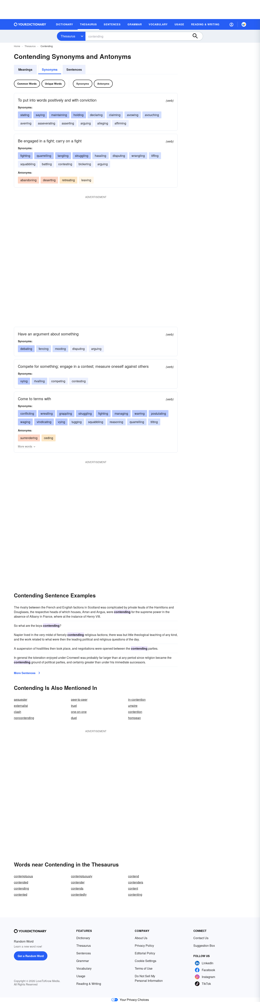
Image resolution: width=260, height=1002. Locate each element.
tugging (77, 422)
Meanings (25, 69)
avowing (132, 115)
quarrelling (44, 155)
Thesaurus (68, 36)
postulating (158, 413)
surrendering (28, 438)
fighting (25, 155)
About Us (141, 938)
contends (77, 888)
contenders (135, 882)
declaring (96, 115)
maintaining (59, 115)
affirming (120, 123)
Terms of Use (143, 968)
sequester (20, 699)
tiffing (155, 155)
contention (135, 711)
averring (25, 123)
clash (17, 711)
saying (40, 115)
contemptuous (23, 876)
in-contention (137, 699)
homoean (134, 718)
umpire (132, 705)
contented (20, 894)
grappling (65, 413)
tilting (154, 422)
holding (78, 115)
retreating (68, 180)
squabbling (27, 164)
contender (78, 882)
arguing (86, 123)
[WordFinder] (244, 24)
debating (26, 348)
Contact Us (200, 938)
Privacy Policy (144, 945)
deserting (49, 180)
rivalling (39, 381)
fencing (44, 348)
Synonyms (49, 69)
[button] (231, 24)
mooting (60, 348)
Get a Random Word (31, 956)
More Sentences (24, 673)
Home (17, 46)
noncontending (24, 718)
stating (24, 115)
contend (133, 876)
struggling (81, 155)
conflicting (27, 413)
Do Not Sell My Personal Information (149, 978)
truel (74, 705)
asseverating (46, 123)
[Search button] (197, 36)
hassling (100, 155)
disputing (119, 155)
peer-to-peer (79, 699)
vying (24, 381)
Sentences (74, 69)
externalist (21, 705)
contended (21, 882)
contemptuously (81, 876)
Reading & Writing (88, 983)
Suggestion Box (204, 945)
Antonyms (103, 83)
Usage (80, 976)
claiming (114, 115)
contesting (65, 164)
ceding (48, 438)
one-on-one (79, 711)
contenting (135, 894)
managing (121, 413)
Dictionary (83, 938)
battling (47, 164)
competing (58, 381)
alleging (102, 123)
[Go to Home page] (30, 24)
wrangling (138, 155)
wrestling (47, 413)
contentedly (79, 894)
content (133, 888)
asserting (68, 123)
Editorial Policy (145, 953)
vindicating (44, 422)
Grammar (82, 961)
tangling (63, 155)
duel (74, 718)
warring (140, 413)
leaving (86, 180)
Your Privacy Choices (134, 999)
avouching (152, 115)
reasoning (116, 422)
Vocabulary (84, 968)
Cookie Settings (145, 961)
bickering (85, 164)
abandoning (28, 180)
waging (25, 422)
